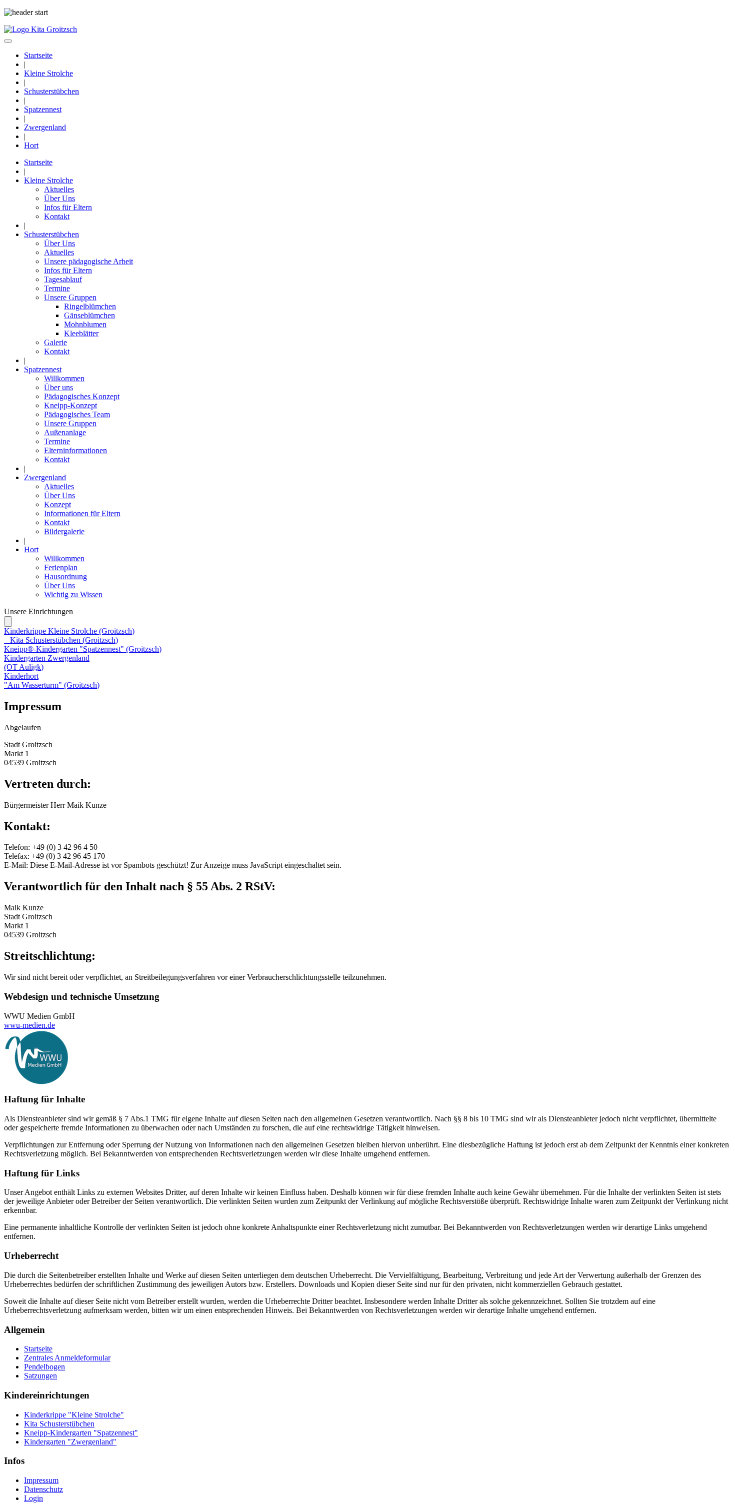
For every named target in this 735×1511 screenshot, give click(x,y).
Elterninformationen (75, 450)
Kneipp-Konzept (70, 405)
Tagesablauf (63, 279)
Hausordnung (65, 576)
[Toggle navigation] (8, 41)
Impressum (41, 1480)
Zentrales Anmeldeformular (67, 1357)
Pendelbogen (44, 1366)
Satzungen (40, 1375)
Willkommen (64, 378)
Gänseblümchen (89, 315)
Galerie (55, 342)
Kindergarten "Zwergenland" (70, 1441)
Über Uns (59, 198)
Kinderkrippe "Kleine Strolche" (74, 1414)
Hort (31, 145)
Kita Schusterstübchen (59, 1423)
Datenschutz (43, 1489)
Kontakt (57, 216)
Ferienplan (61, 567)
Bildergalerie (64, 531)
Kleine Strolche (48, 73)
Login (33, 1498)
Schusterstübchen (51, 91)
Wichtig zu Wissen (73, 594)
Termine (57, 288)
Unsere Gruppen (70, 297)
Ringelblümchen (90, 306)
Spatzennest (43, 109)
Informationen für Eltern (82, 513)
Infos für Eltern (68, 207)
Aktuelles (59, 189)
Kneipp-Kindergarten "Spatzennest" (81, 1432)
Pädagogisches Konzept (82, 396)
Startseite (38, 55)
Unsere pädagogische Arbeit (88, 261)
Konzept (57, 504)
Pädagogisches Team (77, 414)
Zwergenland (45, 127)
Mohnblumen (85, 324)
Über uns (58, 387)
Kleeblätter (81, 333)
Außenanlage (65, 432)
